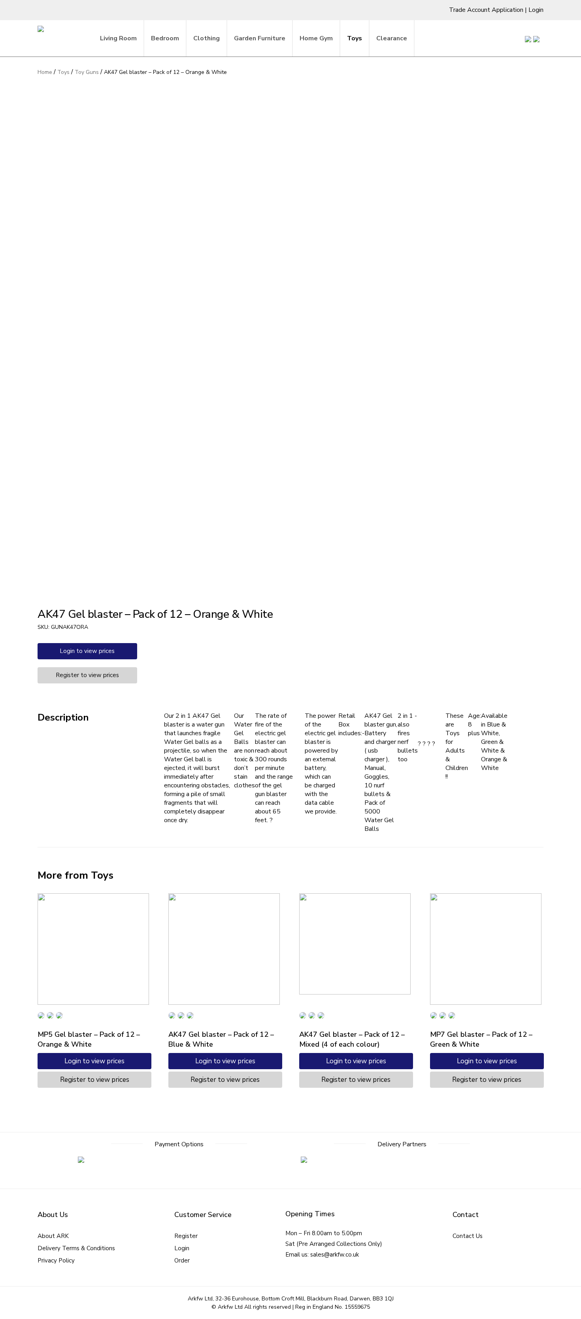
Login (535, 10)
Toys (63, 72)
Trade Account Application (486, 10)
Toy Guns (87, 72)
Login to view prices (87, 651)
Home (45, 72)
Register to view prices (87, 675)
